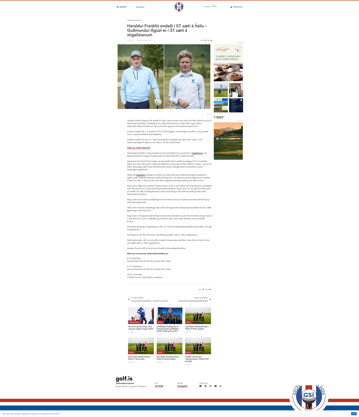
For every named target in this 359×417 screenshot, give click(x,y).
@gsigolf (219, 117)
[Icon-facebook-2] (201, 386)
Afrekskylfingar (132, 20)
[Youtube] (215, 386)
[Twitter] (205, 386)
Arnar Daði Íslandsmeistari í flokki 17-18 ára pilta (139, 358)
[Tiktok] (220, 386)
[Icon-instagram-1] (210, 386)
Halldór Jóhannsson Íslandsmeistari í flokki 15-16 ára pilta (197, 359)
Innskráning (237, 7)
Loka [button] (354, 414)
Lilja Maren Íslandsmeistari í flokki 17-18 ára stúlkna (196, 327)
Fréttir (139, 20)
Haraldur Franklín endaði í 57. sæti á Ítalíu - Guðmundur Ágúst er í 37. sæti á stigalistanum (167, 30)
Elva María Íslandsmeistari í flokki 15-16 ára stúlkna (168, 358)
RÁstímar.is (140, 7)
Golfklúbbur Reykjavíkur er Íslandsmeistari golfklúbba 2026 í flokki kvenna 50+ (168, 328)
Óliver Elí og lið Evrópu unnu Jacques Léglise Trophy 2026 (140, 327)
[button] (221, 90)
